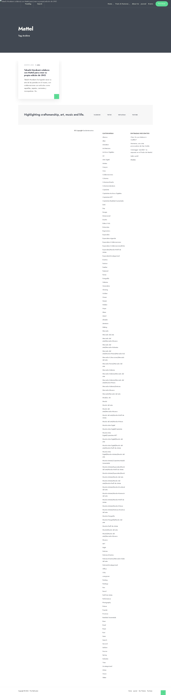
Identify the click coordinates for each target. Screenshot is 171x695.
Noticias (105, 551)
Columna (105, 178)
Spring (105, 655)
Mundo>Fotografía (109, 516)
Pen (104, 587)
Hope (104, 308)
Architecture (106, 148)
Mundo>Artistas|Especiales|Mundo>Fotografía (118, 473)
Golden (105, 293)
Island (104, 316)
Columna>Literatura (109, 186)
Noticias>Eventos (108, 555)
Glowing (105, 290)
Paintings (105, 584)
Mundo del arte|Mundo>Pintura (113, 421)
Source (105, 651)
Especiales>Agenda (109, 238)
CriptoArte (106, 190)
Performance (107, 599)
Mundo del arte (108, 405)
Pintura (105, 606)
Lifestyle (105, 320)
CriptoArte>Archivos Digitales (112, 193)
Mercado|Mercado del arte (111, 394)
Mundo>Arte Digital (109, 425)
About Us (135, 4)
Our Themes (142, 691)
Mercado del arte (108, 335)
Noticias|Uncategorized (110, 565)
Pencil (104, 591)
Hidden (105, 305)
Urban (104, 670)
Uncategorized (107, 666)
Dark (104, 205)
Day (104, 208)
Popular (105, 610)
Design (105, 212)
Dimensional (106, 216)
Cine (104, 171)
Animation (106, 145)
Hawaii (105, 301)
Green (105, 297)
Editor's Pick (106, 223)
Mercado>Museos (109, 390)
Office (105, 569)
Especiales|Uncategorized (111, 256)
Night (104, 547)
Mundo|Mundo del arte (110, 530)
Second (105, 644)
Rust (104, 632)
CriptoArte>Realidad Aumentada (113, 201)
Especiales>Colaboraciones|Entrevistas (115, 246)
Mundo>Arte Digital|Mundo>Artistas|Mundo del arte (114, 454)
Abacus (105, 137)
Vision (104, 674)
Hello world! (135, 156)
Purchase (161, 4)
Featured (105, 271)
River (104, 621)
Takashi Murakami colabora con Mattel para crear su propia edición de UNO (36, 72)
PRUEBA (133, 160)
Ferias (104, 275)
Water (104, 677)
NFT (104, 544)
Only (104, 572)
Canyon (105, 167)
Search (105, 640)
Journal (143, 4)
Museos (105, 540)
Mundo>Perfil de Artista (110, 526)
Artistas (105, 163)
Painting (105, 580)
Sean (104, 636)
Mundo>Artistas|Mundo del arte (113, 477)
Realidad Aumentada (109, 617)
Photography (107, 602)
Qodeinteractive (88, 130)
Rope (104, 629)
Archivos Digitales (108, 152)
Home (110, 4)
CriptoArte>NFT (108, 197)
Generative (106, 286)
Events (150, 4)
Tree (104, 662)
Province (105, 614)
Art (103, 156)
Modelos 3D (107, 398)
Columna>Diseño (108, 182)
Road (104, 625)
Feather (105, 267)
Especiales (106, 235)
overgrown (106, 576)
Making (105, 327)
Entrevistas (106, 227)
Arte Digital (106, 160)
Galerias (105, 282)
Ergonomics (106, 231)
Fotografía (106, 278)
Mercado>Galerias (109, 370)
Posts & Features (122, 4)
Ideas (104, 312)
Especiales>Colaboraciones (112, 242)
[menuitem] (111, 3)
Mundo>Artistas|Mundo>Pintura (113, 506)
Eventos (105, 260)
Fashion (105, 263)
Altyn (104, 141)
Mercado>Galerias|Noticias (112, 386)
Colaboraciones (108, 175)
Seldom (105, 647)
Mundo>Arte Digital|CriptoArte (112, 429)
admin (38, 65)
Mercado (105, 331)
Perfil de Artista (107, 595)
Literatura (105, 323)
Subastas (105, 659)
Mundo (105, 401)
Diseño (105, 220)
